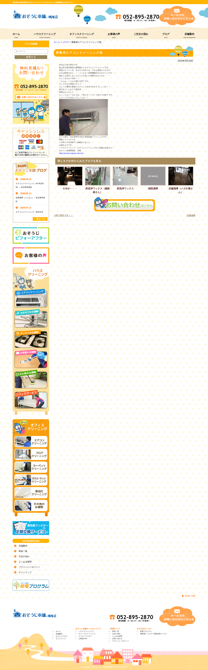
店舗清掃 (191, 215)
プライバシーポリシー (29, 567)
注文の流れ (24, 556)
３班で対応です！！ (63, 215)
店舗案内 (189, 34)
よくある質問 (25, 562)
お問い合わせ (117, 638)
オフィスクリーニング (82, 34)
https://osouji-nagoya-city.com (71, 153)
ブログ (165, 34)
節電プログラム (146, 631)
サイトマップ (25, 572)
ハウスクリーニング (45, 34)
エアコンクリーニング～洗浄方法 (29, 212)
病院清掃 (153, 188)
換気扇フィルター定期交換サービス (153, 634)
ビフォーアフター (85, 636)
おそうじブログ (61, 636)
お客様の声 (114, 34)
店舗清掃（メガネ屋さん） (181, 190)
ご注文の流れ (141, 34)
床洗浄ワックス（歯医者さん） (97, 190)
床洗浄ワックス (125, 188)
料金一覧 (23, 551)
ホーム (16, 34)
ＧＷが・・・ (70, 188)
